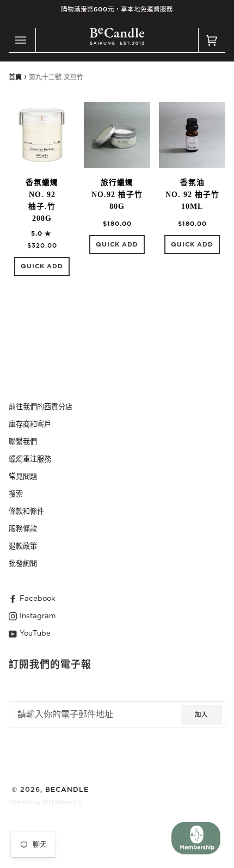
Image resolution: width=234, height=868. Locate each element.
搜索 (16, 494)
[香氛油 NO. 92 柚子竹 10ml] (192, 135)
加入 (201, 715)
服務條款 (23, 529)
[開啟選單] (22, 40)
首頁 (15, 77)
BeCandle (67, 789)
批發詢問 (23, 564)
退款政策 (23, 546)
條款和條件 (26, 511)
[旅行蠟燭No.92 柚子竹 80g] (117, 135)
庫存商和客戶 (30, 424)
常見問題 (23, 477)
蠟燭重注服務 (30, 459)
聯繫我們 (23, 442)
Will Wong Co (62, 802)
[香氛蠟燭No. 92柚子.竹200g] (42, 135)
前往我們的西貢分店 (40, 407)
